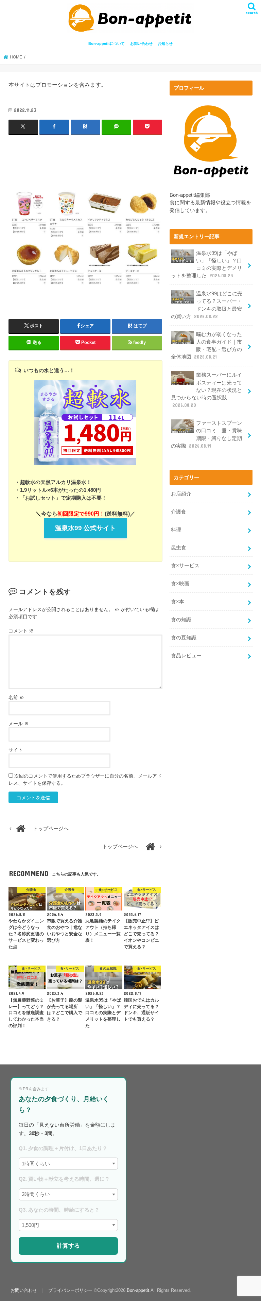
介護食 (178, 512)
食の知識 (181, 619)
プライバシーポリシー (70, 1290)
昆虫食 (178, 547)
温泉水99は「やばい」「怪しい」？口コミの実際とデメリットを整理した (206, 264)
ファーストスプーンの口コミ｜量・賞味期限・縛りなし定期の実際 (206, 434)
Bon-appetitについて (106, 43)
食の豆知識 (183, 637)
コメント (21, 631)
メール (18, 723)
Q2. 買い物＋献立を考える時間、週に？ (64, 1179)
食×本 (177, 601)
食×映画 (180, 583)
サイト (15, 749)
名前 (16, 697)
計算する (68, 1246)
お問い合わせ (141, 43)
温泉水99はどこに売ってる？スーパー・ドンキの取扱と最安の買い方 (206, 305)
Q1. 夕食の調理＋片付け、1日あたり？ (63, 1148)
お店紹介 (181, 494)
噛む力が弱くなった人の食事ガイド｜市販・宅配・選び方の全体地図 (206, 346)
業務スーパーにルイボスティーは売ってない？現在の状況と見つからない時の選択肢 (206, 390)
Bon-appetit (138, 1290)
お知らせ (165, 43)
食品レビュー (186, 655)
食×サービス (185, 565)
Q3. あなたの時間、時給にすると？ (59, 1210)
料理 (176, 530)
